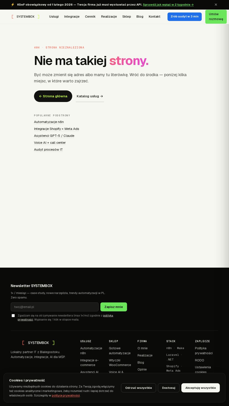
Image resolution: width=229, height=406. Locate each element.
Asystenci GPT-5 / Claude (54, 135)
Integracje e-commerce (89, 362)
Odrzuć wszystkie (138, 388)
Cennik (90, 17)
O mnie (143, 348)
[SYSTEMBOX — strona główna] (25, 16)
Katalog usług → (90, 96)
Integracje (72, 17)
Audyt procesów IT (48, 149)
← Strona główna (53, 96)
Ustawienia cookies (203, 369)
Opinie (142, 369)
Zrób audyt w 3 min (185, 16)
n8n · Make (175, 348)
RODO (199, 360)
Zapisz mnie (113, 307)
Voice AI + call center (50, 142)
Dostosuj (168, 388)
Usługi (54, 17)
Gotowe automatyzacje (120, 350)
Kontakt (154, 17)
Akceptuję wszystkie (200, 388)
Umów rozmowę (216, 16)
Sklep (126, 17)
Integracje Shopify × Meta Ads (56, 129)
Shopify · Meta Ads (174, 368)
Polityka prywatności (204, 350)
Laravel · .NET (174, 357)
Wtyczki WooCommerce (120, 362)
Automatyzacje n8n (49, 122)
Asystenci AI (89, 372)
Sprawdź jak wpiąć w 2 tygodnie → (168, 4)
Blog (139, 17)
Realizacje (109, 17)
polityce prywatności (66, 395)
